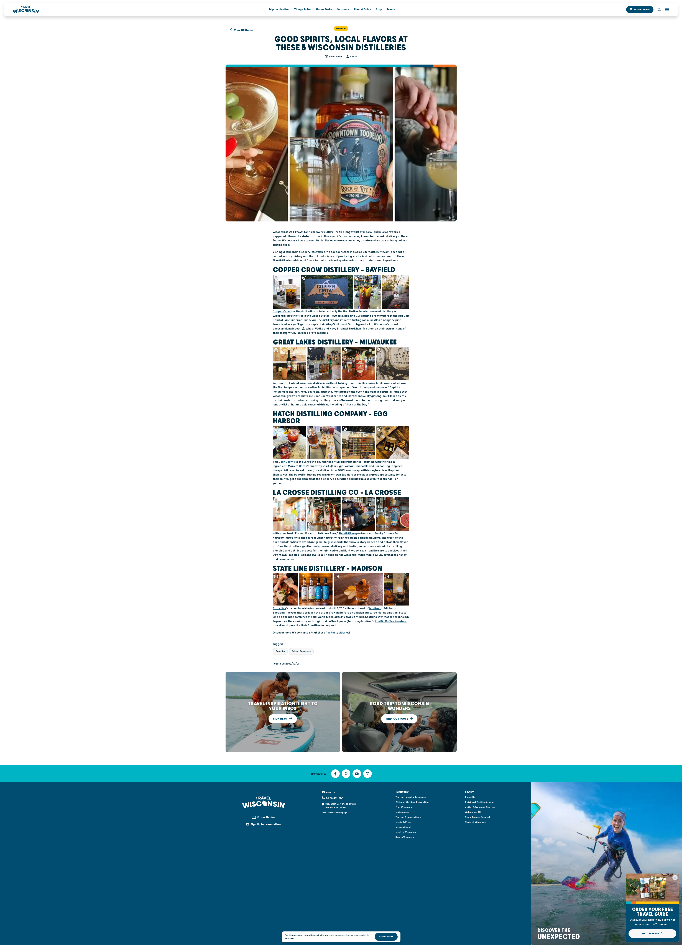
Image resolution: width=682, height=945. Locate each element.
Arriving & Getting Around (479, 802)
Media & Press (403, 822)
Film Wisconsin (403, 807)
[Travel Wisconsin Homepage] (26, 9)
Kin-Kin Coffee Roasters (390, 621)
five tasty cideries (337, 632)
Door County (287, 462)
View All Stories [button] (243, 30)
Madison (375, 608)
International (403, 827)
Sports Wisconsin (405, 837)
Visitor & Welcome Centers (480, 807)
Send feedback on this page (334, 813)
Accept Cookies (386, 937)
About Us (470, 797)
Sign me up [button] (280, 718)
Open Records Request (477, 817)
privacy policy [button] (360, 935)
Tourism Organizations (408, 817)
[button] (639, 9)
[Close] (675, 877)
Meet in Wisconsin (405, 832)
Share (353, 56)
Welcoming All (473, 812)
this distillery (347, 533)
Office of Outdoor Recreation (412, 802)
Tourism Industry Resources (410, 797)
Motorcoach (402, 812)
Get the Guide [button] (650, 933)
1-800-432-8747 (334, 798)
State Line (279, 608)
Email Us (330, 792)
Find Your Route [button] (397, 718)
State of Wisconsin (475, 822)
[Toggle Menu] (665, 10)
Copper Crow (282, 311)
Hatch (303, 466)
